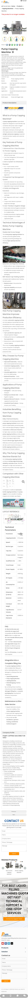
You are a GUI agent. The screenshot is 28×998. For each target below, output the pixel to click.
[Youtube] (2, 943)
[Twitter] (12, 943)
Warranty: (4, 83)
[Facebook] (6, 943)
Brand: (3, 81)
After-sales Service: (4, 88)
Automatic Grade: (6, 95)
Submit (14, 853)
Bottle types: (4, 97)
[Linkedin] (9, 943)
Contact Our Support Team (14, 919)
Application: (4, 91)
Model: (3, 79)
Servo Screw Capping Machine (9, 872)
